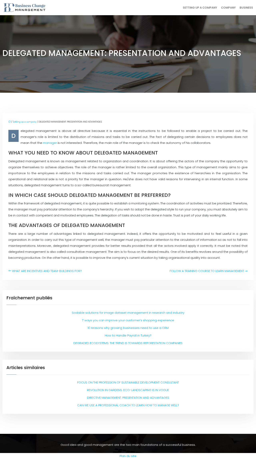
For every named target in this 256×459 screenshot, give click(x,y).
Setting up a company (200, 8)
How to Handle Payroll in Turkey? (128, 335)
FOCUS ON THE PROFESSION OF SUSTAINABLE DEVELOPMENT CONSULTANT (128, 382)
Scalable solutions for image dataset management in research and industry (128, 313)
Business (246, 8)
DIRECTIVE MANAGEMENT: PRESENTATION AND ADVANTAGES (128, 397)
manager (50, 143)
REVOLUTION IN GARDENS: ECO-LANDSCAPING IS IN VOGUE (128, 390)
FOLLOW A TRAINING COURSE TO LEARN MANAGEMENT (207, 271)
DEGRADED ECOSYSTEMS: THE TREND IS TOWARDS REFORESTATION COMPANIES (128, 343)
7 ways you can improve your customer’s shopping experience (128, 320)
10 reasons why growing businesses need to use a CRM (128, 328)
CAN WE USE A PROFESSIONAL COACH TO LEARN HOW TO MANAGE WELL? (128, 405)
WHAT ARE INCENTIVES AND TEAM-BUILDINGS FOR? (47, 271)
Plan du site (128, 456)
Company (228, 8)
